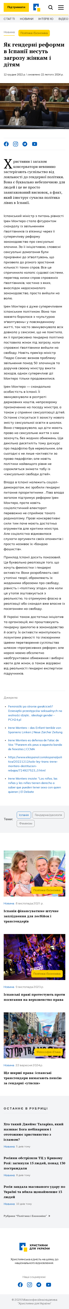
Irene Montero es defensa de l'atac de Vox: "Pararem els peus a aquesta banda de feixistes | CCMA (35, 744)
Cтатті (9, 18)
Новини (26, 18)
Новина (9, 32)
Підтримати (16, 7)
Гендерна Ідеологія (48, 815)
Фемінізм (25, 823)
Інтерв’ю (46, 18)
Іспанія (24, 815)
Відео (63, 18)
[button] (60, 7)
